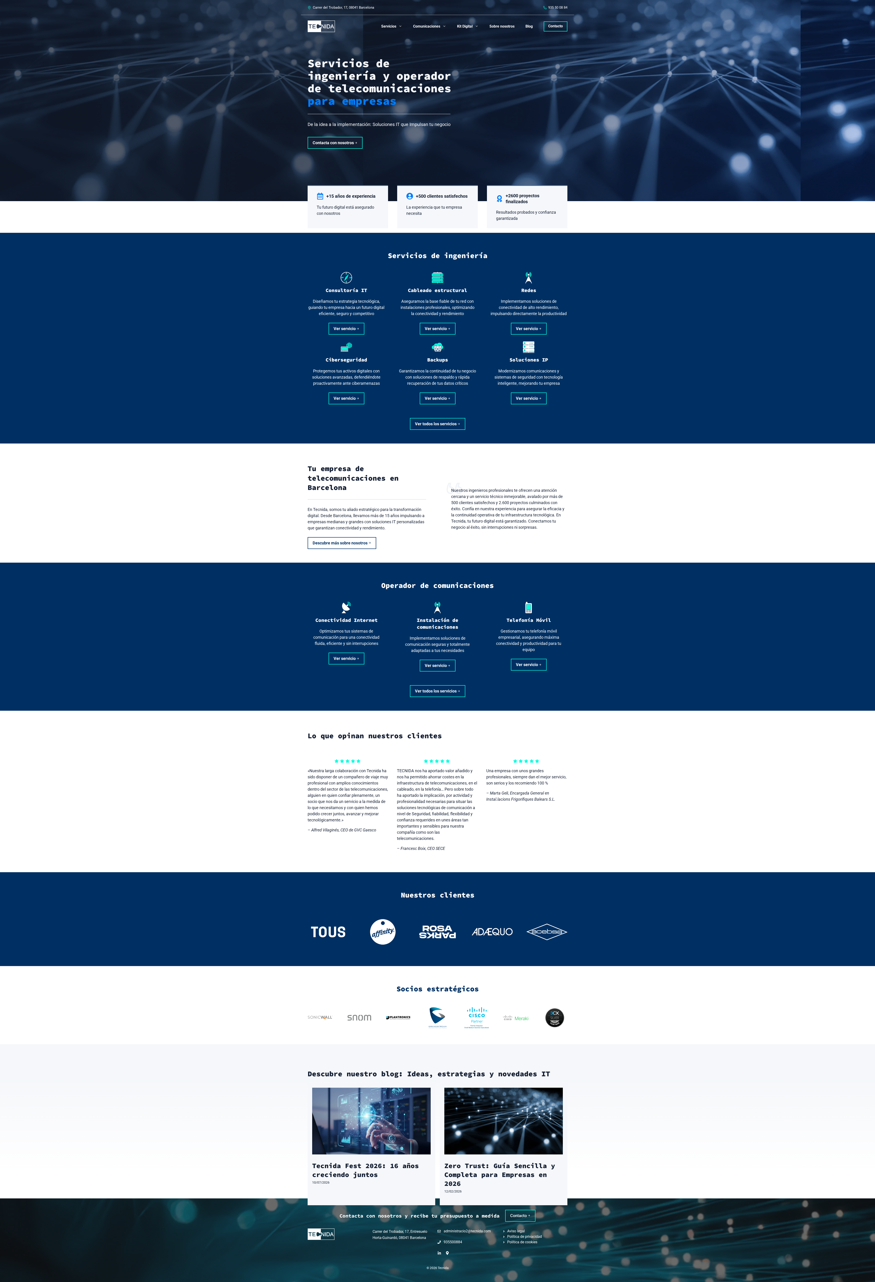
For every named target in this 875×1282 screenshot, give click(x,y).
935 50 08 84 (557, 7)
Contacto (555, 26)
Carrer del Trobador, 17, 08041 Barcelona (343, 7)
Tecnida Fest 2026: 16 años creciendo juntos (365, 1170)
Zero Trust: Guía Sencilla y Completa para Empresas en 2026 (499, 1174)
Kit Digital (465, 26)
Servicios (388, 26)
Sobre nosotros (502, 26)
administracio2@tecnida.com (467, 1231)
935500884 (453, 1242)
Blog (529, 26)
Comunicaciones (426, 26)
